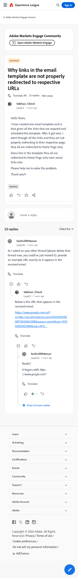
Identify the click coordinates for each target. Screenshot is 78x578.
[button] (20, 96)
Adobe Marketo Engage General (20, 17)
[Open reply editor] (39, 215)
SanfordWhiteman (26, 240)
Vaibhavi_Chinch (25, 103)
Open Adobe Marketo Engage (34, 42)
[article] (39, 263)
